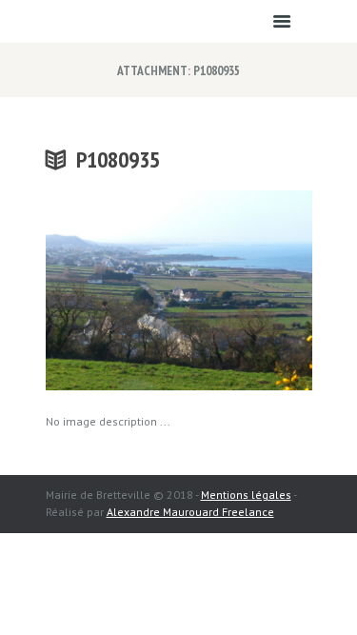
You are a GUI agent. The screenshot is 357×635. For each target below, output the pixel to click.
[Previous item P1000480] (112, 290)
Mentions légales (246, 494)
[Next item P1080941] (245, 290)
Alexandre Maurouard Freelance (190, 512)
